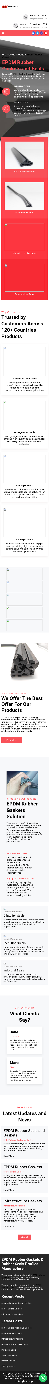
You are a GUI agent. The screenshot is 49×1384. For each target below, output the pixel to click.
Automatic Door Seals (24, 378)
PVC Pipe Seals (24, 485)
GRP (18, 539)
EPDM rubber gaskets (27, 92)
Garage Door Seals (24, 432)
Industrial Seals (14, 970)
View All (24, 1237)
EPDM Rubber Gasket (23, 74)
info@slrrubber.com (39, 19)
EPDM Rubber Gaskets (24, 171)
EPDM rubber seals (36, 719)
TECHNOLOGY (21, 102)
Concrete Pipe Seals (24, 294)
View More (11, 740)
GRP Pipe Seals (8, 1366)
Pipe (24, 539)
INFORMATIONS (22, 86)
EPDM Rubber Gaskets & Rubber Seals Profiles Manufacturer (22, 1264)
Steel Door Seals (15, 943)
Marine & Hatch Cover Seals (14, 1344)
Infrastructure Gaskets (23, 1201)
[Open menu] (3, 33)
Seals (30, 539)
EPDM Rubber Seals (25, 212)
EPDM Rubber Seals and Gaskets (24, 1132)
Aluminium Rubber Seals (24, 253)
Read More (9, 1156)
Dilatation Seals (14, 915)
